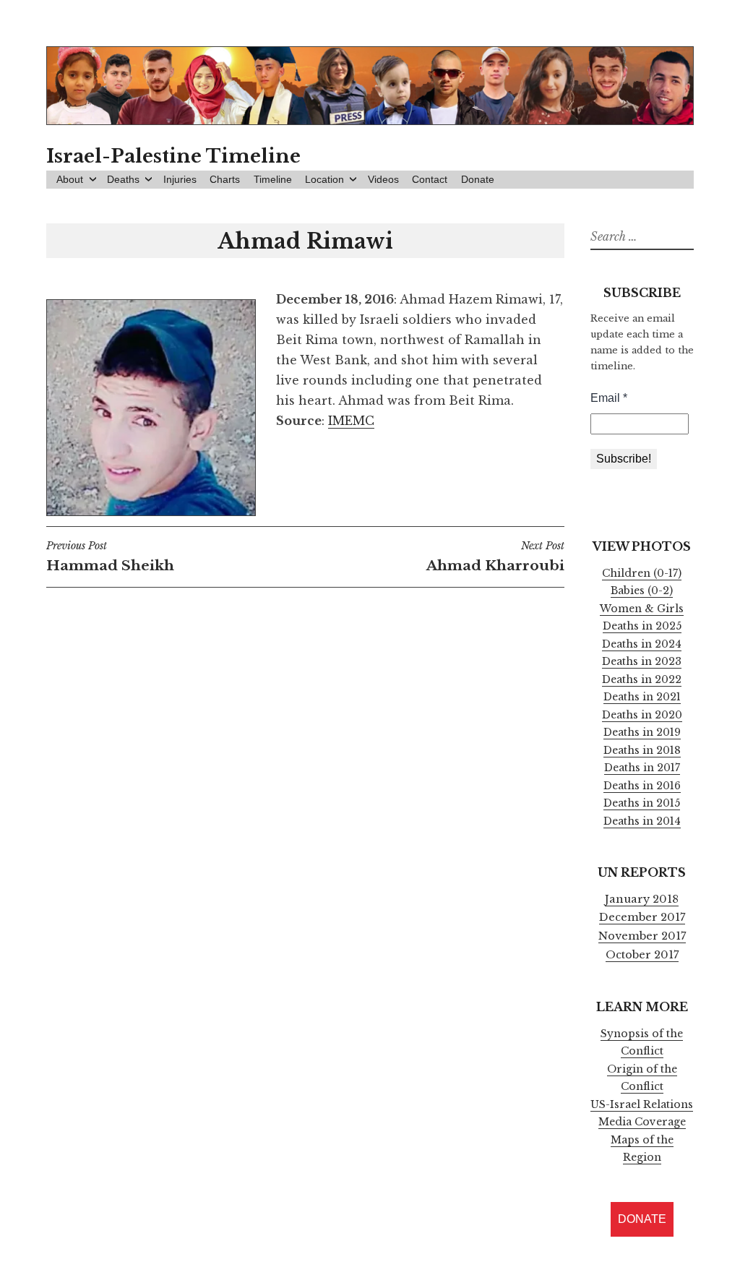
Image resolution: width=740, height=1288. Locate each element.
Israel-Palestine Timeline (173, 156)
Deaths (123, 179)
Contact (429, 179)
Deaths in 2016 (642, 785)
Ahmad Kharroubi (495, 556)
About (69, 179)
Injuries (180, 179)
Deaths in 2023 (641, 661)
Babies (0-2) (642, 590)
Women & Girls (642, 608)
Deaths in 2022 (641, 679)
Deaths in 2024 (641, 644)
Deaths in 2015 (641, 803)
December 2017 (642, 917)
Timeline (273, 179)
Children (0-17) (641, 573)
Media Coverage (642, 1121)
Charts (225, 179)
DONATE (642, 1219)
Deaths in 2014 (642, 821)
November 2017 (642, 936)
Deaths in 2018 (642, 750)
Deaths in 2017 (642, 767)
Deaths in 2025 (642, 625)
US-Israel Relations (641, 1104)
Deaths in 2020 (642, 714)
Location (324, 179)
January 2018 (642, 899)
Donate (477, 179)
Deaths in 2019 (642, 732)
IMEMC (351, 420)
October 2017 (642, 954)
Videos (383, 179)
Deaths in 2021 (642, 696)
